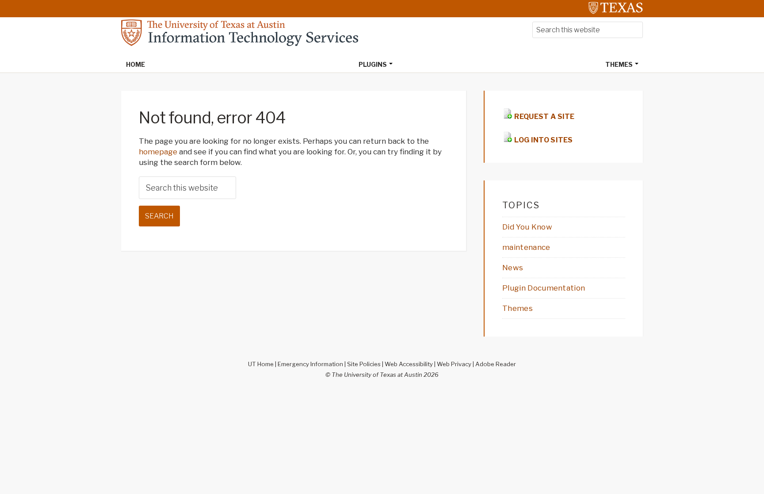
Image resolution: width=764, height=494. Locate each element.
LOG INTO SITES (543, 140)
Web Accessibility (409, 364)
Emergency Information (310, 364)
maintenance (526, 247)
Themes (517, 308)
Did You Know (527, 226)
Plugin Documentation (543, 287)
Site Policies (364, 364)
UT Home (261, 364)
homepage (158, 151)
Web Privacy (454, 364)
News (512, 267)
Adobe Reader (495, 364)
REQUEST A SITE (544, 116)
